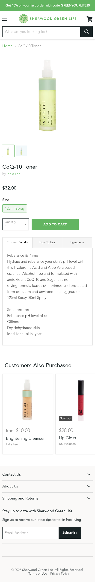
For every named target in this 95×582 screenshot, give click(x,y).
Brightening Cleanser (25, 438)
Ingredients (77, 242)
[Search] (86, 31)
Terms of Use (37, 574)
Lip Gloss (67, 437)
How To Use (47, 242)
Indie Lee (13, 174)
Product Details (17, 242)
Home (7, 46)
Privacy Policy (59, 574)
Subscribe (69, 533)
